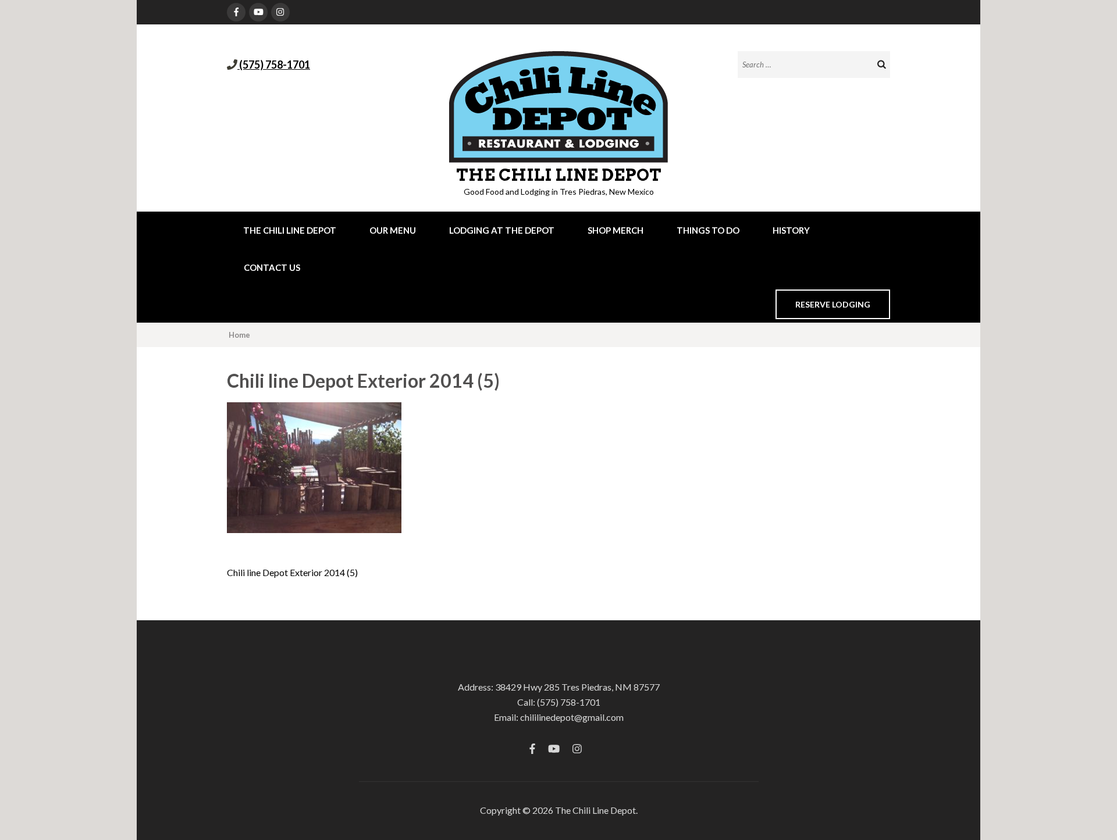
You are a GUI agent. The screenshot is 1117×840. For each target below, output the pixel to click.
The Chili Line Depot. (596, 810)
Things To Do (708, 230)
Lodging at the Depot (501, 230)
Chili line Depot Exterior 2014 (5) (292, 572)
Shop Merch (615, 230)
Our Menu (392, 230)
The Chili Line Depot (558, 175)
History (791, 230)
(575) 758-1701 (273, 64)
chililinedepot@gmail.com (572, 717)
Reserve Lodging (832, 304)
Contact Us (272, 267)
